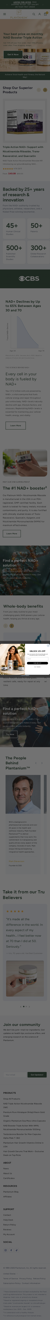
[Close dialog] (48, 645)
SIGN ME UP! (37, 663)
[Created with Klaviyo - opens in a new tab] (25, 675)
